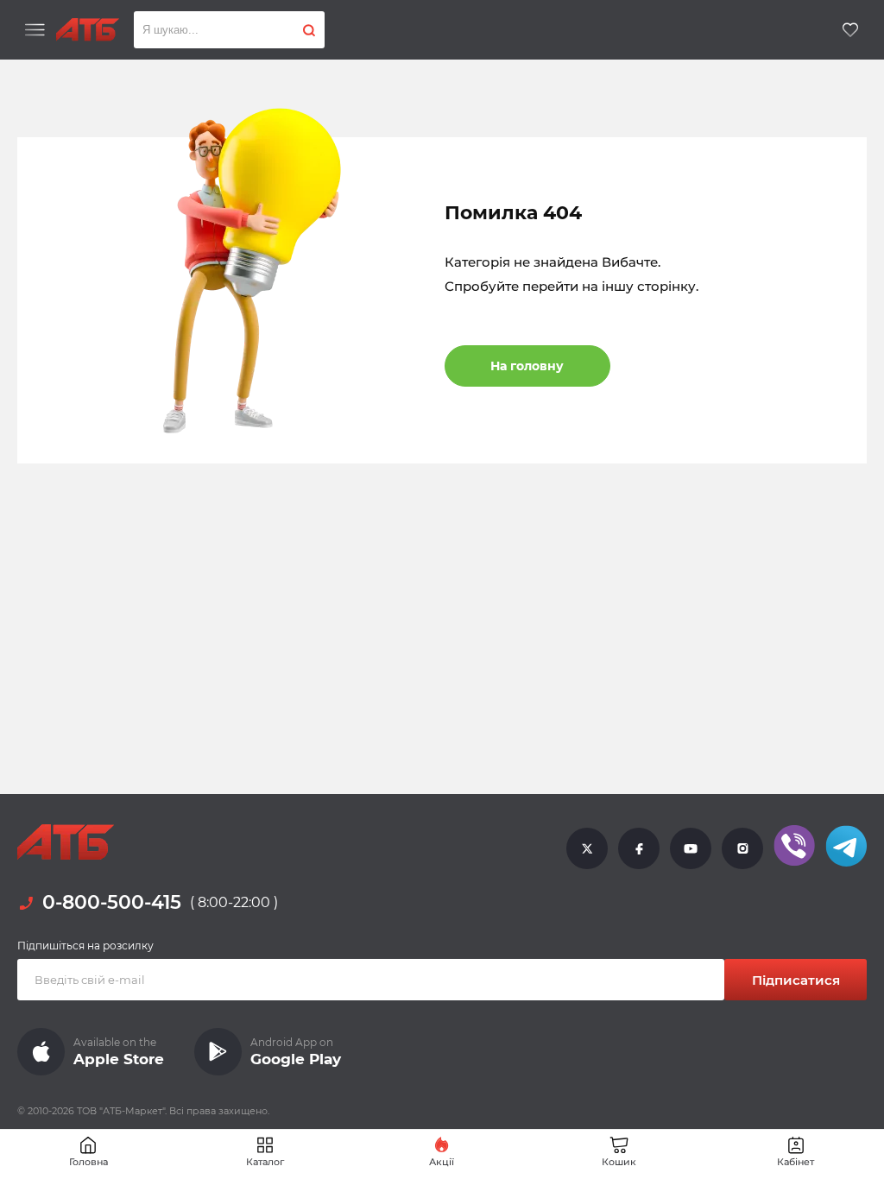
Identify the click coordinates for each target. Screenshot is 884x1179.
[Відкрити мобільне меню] (35, 30)
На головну (527, 366)
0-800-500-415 (111, 903)
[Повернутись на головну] (87, 29)
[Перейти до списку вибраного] (850, 30)
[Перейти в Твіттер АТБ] (587, 847)
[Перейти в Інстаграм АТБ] (742, 847)
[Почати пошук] (309, 29)
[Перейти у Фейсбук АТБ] (639, 847)
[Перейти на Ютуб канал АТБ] (690, 847)
